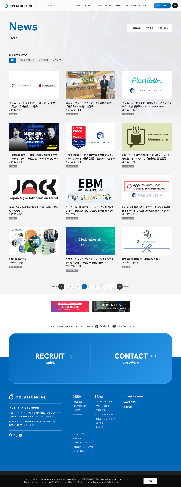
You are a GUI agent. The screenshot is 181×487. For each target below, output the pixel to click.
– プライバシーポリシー (83, 443)
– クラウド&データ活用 (104, 414)
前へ (61, 286)
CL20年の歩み (130, 402)
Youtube (121, 326)
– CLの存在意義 (79, 406)
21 (110, 286)
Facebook (104, 326)
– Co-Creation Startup (103, 402)
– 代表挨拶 (77, 414)
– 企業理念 (77, 410)
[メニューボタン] (175, 5)
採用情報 (127, 407)
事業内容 (137, 28)
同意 (150, 481)
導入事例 (149, 28)
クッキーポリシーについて (39, 482)
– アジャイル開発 (101, 406)
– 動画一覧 (99, 427)
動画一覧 (162, 28)
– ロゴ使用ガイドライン (83, 451)
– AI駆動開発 (99, 410)
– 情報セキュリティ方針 (83, 447)
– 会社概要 (77, 402)
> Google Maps (46, 416)
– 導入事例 (99, 423)
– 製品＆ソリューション (104, 419)
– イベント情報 (79, 434)
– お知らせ (77, 438)
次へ (120, 286)
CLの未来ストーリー (133, 396)
